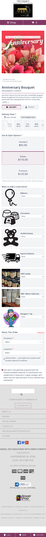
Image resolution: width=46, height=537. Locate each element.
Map (24, 534)
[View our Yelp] (27, 443)
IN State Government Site (34, 514)
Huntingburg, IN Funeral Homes (15, 507)
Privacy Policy (7, 518)
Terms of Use (39, 518)
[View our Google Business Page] (23, 443)
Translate (29, 3)
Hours (39, 534)
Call (8, 534)
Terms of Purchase (24, 518)
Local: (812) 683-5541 (23, 460)
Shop (13, 22)
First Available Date (28, 117)
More (5, 102)
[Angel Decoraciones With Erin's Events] (22, 17)
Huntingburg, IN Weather (11, 514)
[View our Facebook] (19, 443)
